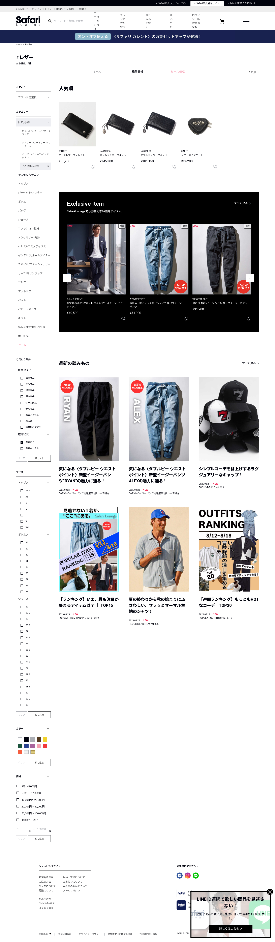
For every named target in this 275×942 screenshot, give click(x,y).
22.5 (28, 613)
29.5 (28, 699)
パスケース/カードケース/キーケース (36, 144)
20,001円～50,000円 (33, 806)
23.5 (28, 625)
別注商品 (30, 396)
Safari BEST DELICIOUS (242, 3)
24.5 (28, 637)
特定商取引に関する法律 (120, 934)
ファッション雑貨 (28, 228)
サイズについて (47, 886)
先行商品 (30, 384)
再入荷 (29, 421)
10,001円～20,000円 (33, 799)
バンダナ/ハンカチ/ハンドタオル (35, 156)
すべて (97, 71)
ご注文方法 (45, 881)
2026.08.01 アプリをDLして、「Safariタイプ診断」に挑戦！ (51, 8)
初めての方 (45, 899)
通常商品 (30, 378)
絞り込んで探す (148, 21)
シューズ (23, 219)
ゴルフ (22, 282)
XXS (28, 490)
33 (27, 573)
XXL (28, 527)
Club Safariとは (47, 903)
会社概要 (43, 934)
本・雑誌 (23, 336)
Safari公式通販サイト (208, 3)
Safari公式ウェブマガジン (172, 3)
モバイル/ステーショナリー (34, 264)
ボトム (22, 201)
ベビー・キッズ (27, 309)
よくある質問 (46, 908)
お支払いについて (72, 881)
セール (22, 345)
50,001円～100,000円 (34, 813)
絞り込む (39, 458)
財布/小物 (24, 122)
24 (27, 631)
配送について (46, 890)
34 (27, 579)
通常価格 (137, 71)
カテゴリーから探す (96, 21)
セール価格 (178, 71)
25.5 (28, 650)
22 (27, 606)
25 (27, 643)
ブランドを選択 (27, 97)
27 (27, 668)
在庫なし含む (32, 448)
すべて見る (241, 203)
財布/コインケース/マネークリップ (36, 133)
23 (27, 619)
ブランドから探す (122, 21)
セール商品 (31, 402)
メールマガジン (71, 890)
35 (27, 585)
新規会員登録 (46, 877)
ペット (22, 300)
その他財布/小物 (30, 166)
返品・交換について (74, 877)
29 (27, 548)
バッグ (22, 210)
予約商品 (30, 408)
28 (27, 542)
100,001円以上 (30, 820)
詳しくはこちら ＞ (230, 928)
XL (27, 521)
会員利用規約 (64, 934)
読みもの (171, 21)
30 (27, 554)
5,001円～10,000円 (32, 793)
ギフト (22, 318)
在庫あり (30, 442)
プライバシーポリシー (90, 934)
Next (250, 278)
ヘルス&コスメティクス (32, 246)
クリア (21, 458)
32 (27, 567)
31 (27, 561)
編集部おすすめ (33, 427)
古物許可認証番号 (148, 934)
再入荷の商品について (75, 886)
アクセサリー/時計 (29, 237)
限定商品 (30, 390)
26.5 (28, 662)
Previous (67, 278)
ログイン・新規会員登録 (196, 21)
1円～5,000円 (29, 786)
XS (27, 496)
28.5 (28, 686)
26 (27, 656)
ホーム (19, 44)
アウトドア (24, 291)
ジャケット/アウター (30, 192)
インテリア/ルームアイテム (34, 255)
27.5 (28, 674)
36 (27, 591)
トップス (23, 183)
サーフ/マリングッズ (30, 273)
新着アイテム (32, 415)
